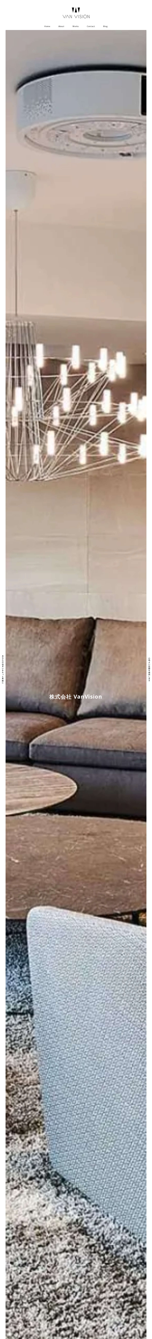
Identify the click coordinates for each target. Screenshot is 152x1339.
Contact (91, 26)
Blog (105, 26)
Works (76, 26)
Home (47, 26)
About (61, 26)
